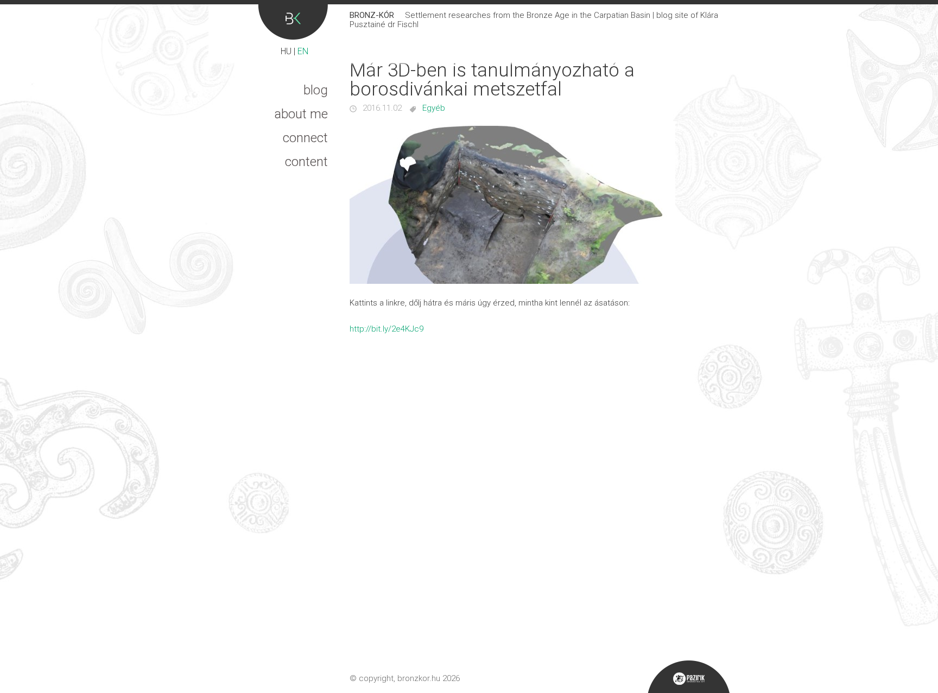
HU (286, 51)
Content (306, 161)
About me (301, 114)
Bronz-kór (293, 22)
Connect (305, 137)
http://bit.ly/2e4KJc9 (386, 329)
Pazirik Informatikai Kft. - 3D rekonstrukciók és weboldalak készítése (689, 676)
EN (302, 51)
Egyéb (433, 108)
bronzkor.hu (418, 678)
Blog (315, 90)
